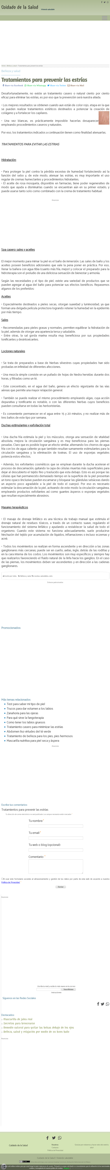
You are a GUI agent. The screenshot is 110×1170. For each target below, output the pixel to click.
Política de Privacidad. (10, 882)
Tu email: (35, 832)
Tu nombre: (36, 820)
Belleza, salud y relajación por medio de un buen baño (36, 1032)
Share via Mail (77, 85)
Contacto (55, 1147)
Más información (76, 1168)
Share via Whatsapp (36, 85)
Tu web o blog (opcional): (45, 844)
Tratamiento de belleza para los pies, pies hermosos (40, 736)
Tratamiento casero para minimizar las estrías (35, 727)
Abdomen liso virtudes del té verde (29, 731)
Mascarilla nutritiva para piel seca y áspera (33, 740)
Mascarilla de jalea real (17, 1019)
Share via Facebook (13, 85)
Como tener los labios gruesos (26, 722)
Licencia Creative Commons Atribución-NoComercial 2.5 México (69, 1162)
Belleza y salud (10, 71)
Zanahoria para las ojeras (22, 713)
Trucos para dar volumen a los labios (30, 708)
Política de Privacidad (55, 1150)
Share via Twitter (58, 85)
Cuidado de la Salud (19, 7)
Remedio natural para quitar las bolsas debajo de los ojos (38, 1027)
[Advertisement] (55, 41)
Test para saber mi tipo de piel (26, 704)
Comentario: (37, 856)
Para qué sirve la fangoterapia (25, 717)
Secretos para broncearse (19, 1023)
